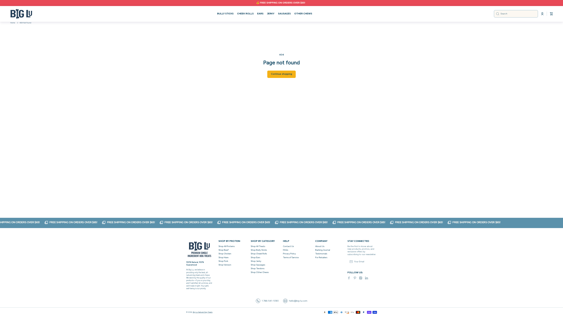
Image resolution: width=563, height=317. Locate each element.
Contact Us (288, 246)
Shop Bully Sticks (259, 250)
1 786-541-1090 (270, 300)
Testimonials (321, 254)
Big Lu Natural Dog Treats (202, 312)
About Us (319, 246)
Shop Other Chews (260, 272)
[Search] (496, 13)
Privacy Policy (289, 254)
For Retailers (321, 258)
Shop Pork (223, 261)
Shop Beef (223, 250)
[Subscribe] (373, 261)
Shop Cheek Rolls (259, 254)
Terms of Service (291, 258)
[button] (551, 13)
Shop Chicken (224, 254)
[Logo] (21, 14)
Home (12, 23)
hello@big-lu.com (298, 300)
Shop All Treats (258, 246)
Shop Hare (223, 258)
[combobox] (516, 13)
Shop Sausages (258, 265)
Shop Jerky (256, 261)
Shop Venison (224, 265)
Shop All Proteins (226, 246)
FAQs (285, 250)
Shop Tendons (257, 269)
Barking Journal (322, 250)
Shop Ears (255, 258)
